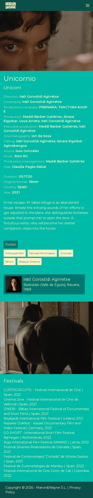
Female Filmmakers (42, 253)
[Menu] (87, 5)
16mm (9, 261)
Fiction (10, 244)
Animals (65, 253)
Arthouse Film (14, 253)
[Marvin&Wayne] (11, 5)
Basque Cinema (29, 261)
